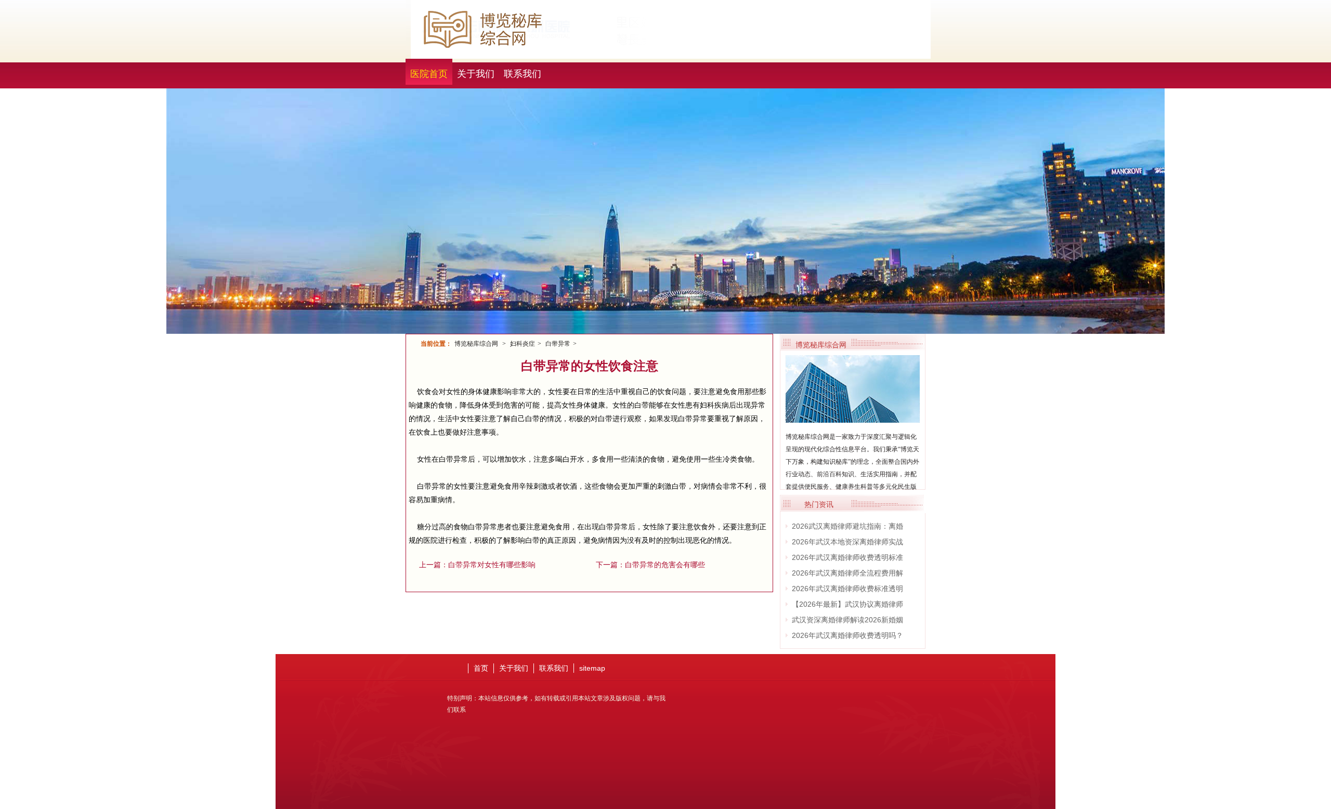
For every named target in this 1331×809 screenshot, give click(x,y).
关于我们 (475, 74)
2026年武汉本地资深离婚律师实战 (847, 542)
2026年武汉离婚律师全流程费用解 (847, 573)
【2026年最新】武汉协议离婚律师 (847, 604)
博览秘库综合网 (476, 343)
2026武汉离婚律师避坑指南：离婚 (847, 526)
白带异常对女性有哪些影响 (492, 564)
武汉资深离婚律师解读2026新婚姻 (847, 620)
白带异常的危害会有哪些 (665, 564)
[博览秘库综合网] (853, 418)
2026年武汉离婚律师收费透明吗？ (847, 635)
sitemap (592, 668)
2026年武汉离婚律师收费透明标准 (847, 557)
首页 (481, 668)
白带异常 (557, 343)
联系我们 (522, 74)
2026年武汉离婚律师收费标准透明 (847, 588)
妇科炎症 (522, 343)
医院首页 (429, 74)
